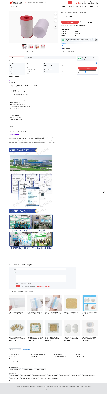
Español (28, 386)
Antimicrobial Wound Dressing (40, 369)
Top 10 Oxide (35, 378)
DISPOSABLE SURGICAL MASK (15, 354)
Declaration (66, 389)
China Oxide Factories (14, 375)
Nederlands (56, 386)
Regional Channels (68, 385)
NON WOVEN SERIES (58, 354)
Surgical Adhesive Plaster (26, 378)
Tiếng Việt (82, 386)
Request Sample (82, 25)
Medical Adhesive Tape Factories (39, 375)
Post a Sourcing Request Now (43, 286)
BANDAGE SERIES (34, 356)
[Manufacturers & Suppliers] (15, 2)
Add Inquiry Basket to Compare (34, 51)
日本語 (67, 386)
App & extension (83, 6)
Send (18, 286)
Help (76, 6)
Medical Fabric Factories (52, 375)
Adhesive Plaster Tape (14, 378)
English (24, 386)
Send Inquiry (70, 22)
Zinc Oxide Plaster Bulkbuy (53, 378)
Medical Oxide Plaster (76, 375)
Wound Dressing (29, 8)
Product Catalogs (26, 349)
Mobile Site (80, 385)
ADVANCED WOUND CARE (59, 352)
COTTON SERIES (12, 356)
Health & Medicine (15, 8)
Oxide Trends (43, 378)
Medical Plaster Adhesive (64, 375)
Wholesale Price (55, 385)
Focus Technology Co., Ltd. (45, 389)
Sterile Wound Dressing (27, 369)
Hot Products (23, 385)
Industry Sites (61, 385)
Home (10, 8)
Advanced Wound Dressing (15, 369)
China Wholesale (48, 385)
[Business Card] (96, 63)
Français (37, 386)
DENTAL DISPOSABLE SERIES (59, 356)
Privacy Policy (72, 389)
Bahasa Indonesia (88, 386)
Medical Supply (22, 8)
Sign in (97, 3)
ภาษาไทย (73, 386)
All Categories (13, 6)
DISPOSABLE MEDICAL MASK (37, 352)
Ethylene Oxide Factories (25, 375)
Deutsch (51, 386)
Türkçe (78, 386)
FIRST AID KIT (11, 352)
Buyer (70, 6)
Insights (84, 385)
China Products (29, 385)
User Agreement (60, 389)
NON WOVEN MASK (79, 352)
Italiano (47, 386)
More (10, 380)
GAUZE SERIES (78, 354)
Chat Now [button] (90, 22)
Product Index (75, 385)
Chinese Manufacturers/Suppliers (38, 385)
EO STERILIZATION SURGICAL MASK (38, 354)
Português (33, 386)
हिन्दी (70, 386)
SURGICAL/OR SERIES (80, 356)
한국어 (63, 386)
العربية (60, 386)
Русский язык (42, 386)
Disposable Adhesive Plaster (88, 375)
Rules (97, 6)
